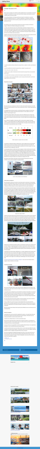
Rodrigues (12, 403)
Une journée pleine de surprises (15, 394)
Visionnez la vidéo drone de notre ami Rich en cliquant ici (13, 259)
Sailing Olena (6, 1)
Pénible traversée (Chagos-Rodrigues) (15, 412)
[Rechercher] (38, 1)
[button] (4, 10)
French (32, 0)
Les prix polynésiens (13, 421)
